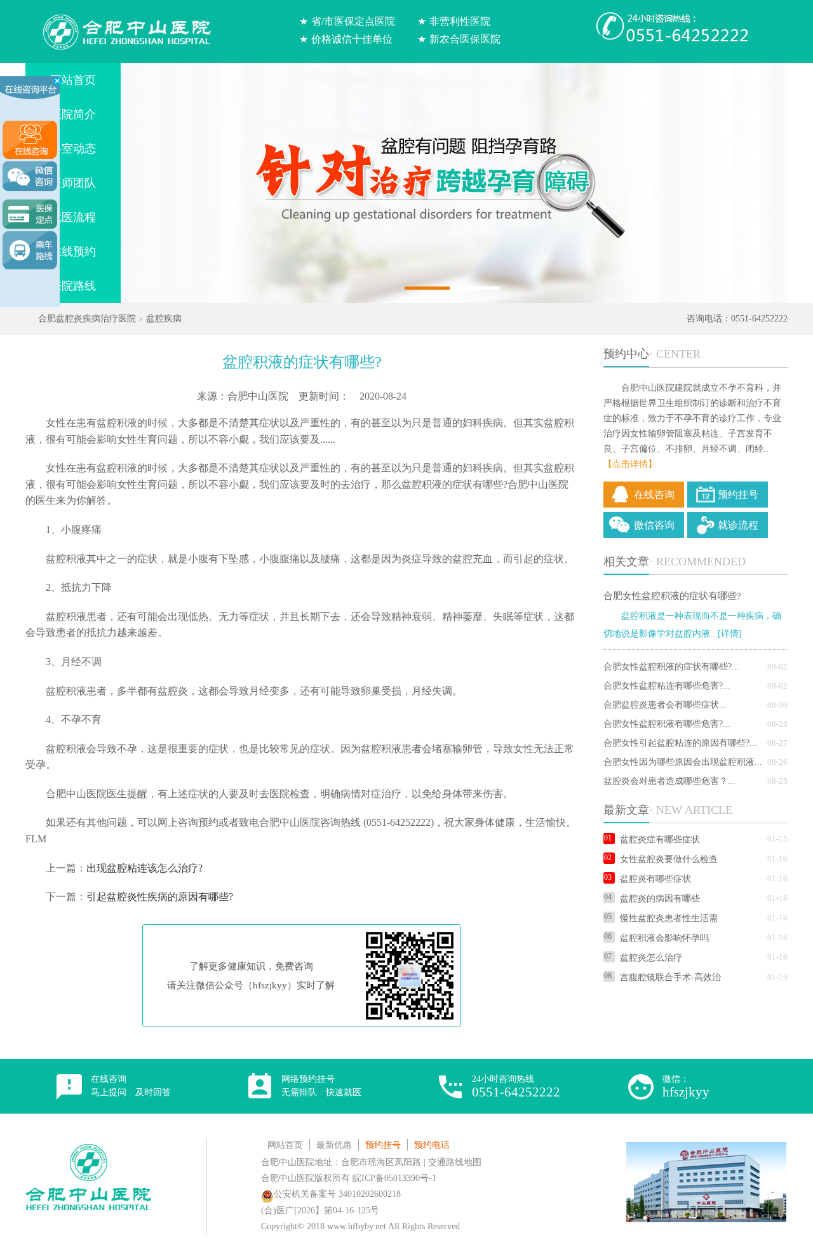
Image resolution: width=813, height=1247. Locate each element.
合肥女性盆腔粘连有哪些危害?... (666, 686)
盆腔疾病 (164, 318)
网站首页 (285, 1145)
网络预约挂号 (321, 1085)
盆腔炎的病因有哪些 (660, 898)
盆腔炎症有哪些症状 (660, 839)
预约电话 (432, 1145)
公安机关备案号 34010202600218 (337, 1194)
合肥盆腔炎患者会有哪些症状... (665, 705)
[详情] (730, 633)
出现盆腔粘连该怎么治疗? (144, 868)
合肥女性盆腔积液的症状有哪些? (672, 596)
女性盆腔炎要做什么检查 (669, 859)
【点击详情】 (630, 464)
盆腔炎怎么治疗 (651, 957)
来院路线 (73, 286)
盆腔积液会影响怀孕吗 (664, 938)
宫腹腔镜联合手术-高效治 (670, 977)
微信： (685, 1086)
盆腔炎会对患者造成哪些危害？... (669, 781)
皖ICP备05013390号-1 (394, 1178)
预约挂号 (738, 494)
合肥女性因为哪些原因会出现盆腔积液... (682, 762)
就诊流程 (738, 525)
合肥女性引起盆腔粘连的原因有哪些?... (680, 743)
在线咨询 (654, 494)
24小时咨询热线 (516, 1086)
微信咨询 (654, 525)
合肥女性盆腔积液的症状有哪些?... (671, 666)
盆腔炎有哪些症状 (655, 879)
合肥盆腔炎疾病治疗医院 (87, 318)
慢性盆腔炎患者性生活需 (669, 918)
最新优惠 (334, 1145)
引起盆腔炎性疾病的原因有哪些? (159, 896)
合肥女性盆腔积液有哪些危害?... (666, 724)
